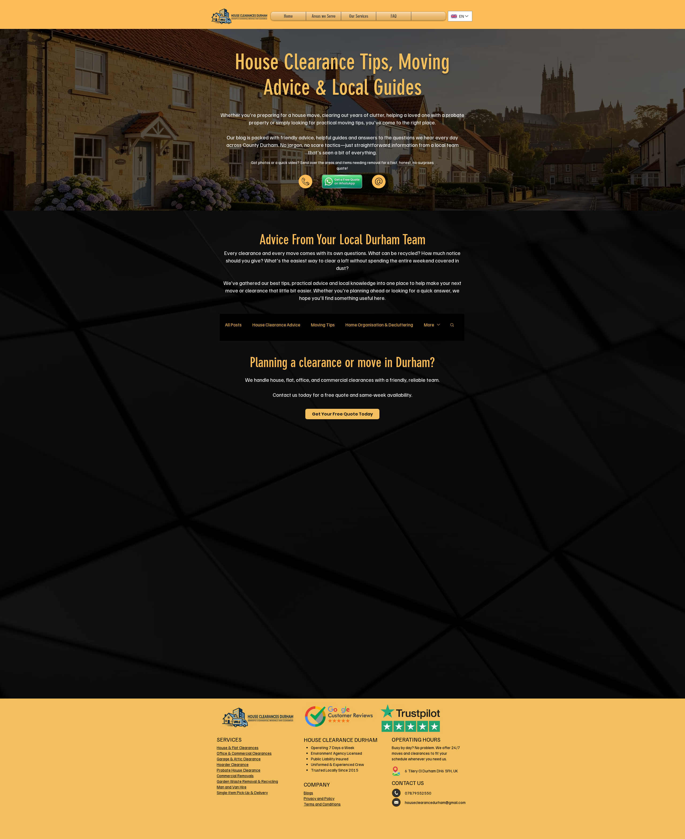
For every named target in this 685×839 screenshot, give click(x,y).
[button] (452, 325)
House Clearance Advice (276, 324)
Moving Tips (323, 324)
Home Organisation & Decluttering (379, 324)
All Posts (233, 324)
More (429, 324)
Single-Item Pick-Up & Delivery (242, 792)
